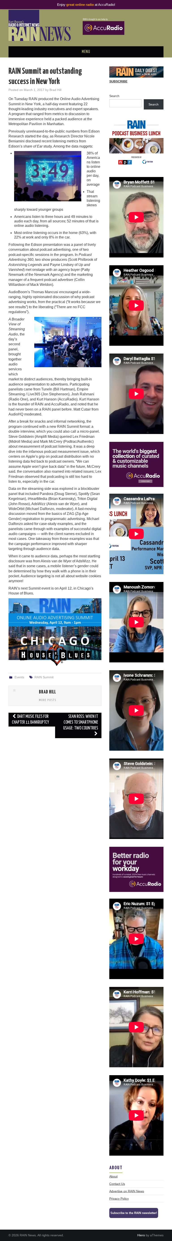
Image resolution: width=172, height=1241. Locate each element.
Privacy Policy (119, 1198)
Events (19, 677)
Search (114, 96)
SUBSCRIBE (118, 81)
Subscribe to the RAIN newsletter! (133, 1213)
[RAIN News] (86, 25)
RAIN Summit (44, 677)
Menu (86, 52)
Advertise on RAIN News (126, 1191)
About (113, 1176)
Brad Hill (55, 90)
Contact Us (117, 1184)
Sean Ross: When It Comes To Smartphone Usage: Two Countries (80, 722)
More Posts (47, 700)
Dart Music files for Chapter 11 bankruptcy (30, 719)
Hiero (141, 1235)
